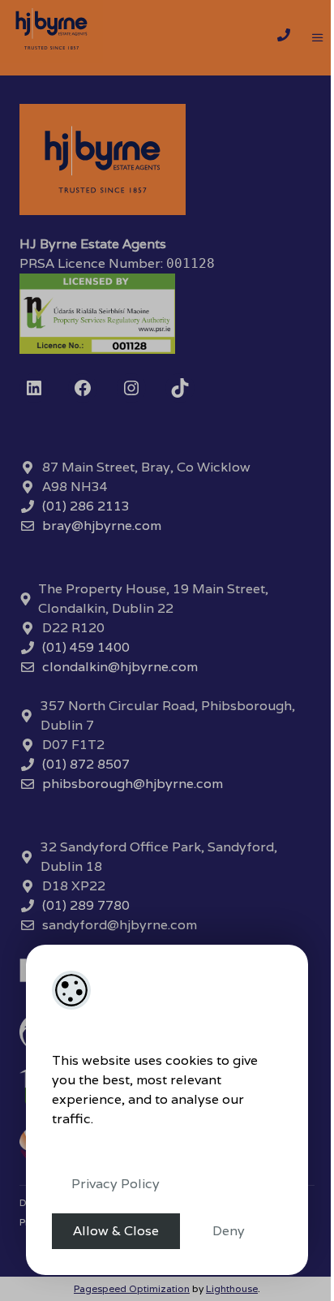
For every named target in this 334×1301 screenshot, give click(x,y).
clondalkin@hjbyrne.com (120, 666)
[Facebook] (82, 388)
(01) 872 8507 (86, 764)
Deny (228, 1230)
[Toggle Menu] (318, 38)
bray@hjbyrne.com (101, 525)
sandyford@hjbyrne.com (119, 924)
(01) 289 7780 (86, 905)
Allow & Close (116, 1230)
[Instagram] (131, 388)
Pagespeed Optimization (132, 1288)
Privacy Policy (115, 1183)
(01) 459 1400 (86, 647)
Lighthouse (232, 1288)
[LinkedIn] (34, 388)
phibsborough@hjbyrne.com (132, 783)
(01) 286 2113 (86, 506)
